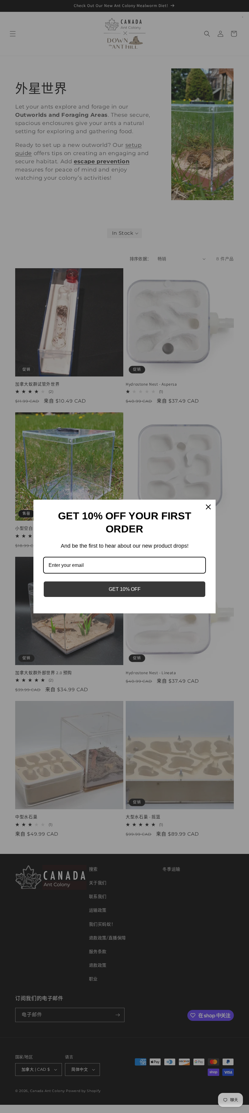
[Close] (208, 507)
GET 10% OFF (125, 589)
